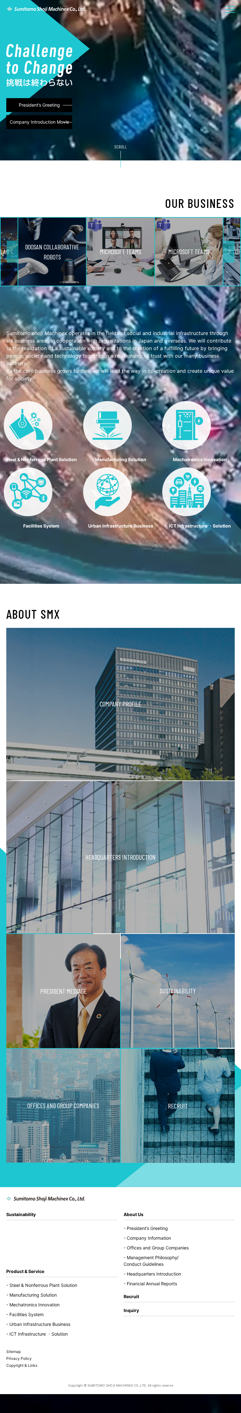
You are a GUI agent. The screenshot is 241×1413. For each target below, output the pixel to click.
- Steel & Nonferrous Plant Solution (41, 1285)
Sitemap (13, 1351)
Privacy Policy (19, 1358)
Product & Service (120, 553)
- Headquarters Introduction (152, 1273)
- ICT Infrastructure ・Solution (37, 1334)
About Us (133, 1214)
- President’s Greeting (146, 1228)
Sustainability (21, 1214)
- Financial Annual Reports (150, 1283)
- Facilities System (25, 1314)
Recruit (131, 1296)
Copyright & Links (21, 1365)
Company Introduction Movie (39, 122)
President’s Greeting (39, 105)
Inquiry (131, 1310)
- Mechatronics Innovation (33, 1304)
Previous (12, 252)
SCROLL (120, 146)
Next (229, 252)
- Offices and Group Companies (156, 1247)
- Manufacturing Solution (31, 1295)
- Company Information (147, 1238)
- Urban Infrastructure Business (38, 1324)
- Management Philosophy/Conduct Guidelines (151, 1261)
